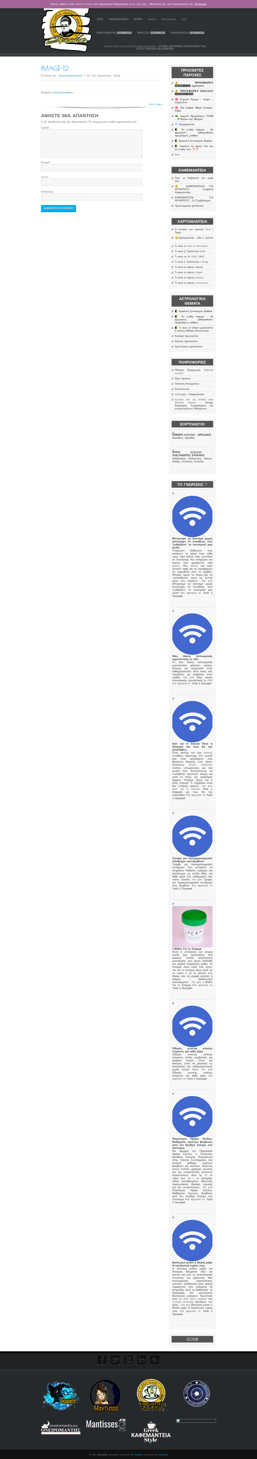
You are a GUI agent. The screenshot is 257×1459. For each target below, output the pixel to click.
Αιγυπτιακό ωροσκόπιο (188, 346)
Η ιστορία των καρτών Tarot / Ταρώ (194, 231)
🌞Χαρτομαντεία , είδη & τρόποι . (194, 239)
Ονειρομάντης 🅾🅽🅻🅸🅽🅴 (114, 32)
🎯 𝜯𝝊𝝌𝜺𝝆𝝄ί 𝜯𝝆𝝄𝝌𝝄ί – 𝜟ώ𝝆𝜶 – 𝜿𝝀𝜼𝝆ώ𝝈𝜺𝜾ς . (194, 101)
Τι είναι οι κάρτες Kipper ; (189, 272)
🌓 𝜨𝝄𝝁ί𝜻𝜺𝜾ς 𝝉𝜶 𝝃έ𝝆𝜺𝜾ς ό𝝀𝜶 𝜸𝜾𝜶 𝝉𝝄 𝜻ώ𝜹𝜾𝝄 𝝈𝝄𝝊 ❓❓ (194, 147)
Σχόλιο (45, 127)
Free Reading (168, 19)
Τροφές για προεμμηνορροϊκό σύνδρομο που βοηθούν (192, 860)
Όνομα (45, 162)
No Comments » (64, 92)
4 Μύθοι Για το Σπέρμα (186, 949)
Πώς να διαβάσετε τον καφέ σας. (194, 179)
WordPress (163, 1454)
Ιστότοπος (47, 192)
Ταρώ (100, 19)
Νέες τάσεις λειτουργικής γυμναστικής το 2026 (192, 658)
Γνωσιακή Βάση (118, 19)
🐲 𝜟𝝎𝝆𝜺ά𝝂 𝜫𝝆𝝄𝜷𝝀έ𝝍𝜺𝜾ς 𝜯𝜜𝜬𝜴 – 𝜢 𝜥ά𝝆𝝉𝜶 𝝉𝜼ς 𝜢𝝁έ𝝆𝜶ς (194, 117)
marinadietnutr (71, 75)
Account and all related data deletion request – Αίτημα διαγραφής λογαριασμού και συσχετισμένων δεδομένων (155, 47)
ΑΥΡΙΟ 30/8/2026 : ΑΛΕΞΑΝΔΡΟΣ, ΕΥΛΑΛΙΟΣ (192, 454)
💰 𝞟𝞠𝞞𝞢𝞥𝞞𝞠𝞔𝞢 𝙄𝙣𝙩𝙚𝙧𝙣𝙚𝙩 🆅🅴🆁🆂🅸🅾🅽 (194, 92)
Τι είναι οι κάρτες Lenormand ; (192, 283)
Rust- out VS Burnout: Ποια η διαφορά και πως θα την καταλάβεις (192, 746)
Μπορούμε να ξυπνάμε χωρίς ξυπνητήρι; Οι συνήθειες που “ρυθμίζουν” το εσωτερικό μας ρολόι (192, 543)
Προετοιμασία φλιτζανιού (189, 206)
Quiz (183, 19)
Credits (152, 19)
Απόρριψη (201, 4)
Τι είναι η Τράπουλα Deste (190, 251)
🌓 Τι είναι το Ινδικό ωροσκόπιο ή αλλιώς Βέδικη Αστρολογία (194, 329)
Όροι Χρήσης (183, 378)
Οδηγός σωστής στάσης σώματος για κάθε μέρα (192, 1050)
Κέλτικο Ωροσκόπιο (186, 341)
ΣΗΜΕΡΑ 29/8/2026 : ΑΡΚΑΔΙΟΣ (191, 435)
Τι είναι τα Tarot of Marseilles (191, 246)
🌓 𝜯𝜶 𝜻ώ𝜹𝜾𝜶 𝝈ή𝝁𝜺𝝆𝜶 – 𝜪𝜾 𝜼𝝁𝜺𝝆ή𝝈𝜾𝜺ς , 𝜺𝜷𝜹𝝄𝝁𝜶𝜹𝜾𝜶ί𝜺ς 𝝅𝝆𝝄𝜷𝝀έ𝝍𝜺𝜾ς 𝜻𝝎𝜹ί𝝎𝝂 (194, 132)
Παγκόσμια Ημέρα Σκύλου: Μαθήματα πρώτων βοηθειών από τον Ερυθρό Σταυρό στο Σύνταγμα (192, 1143)
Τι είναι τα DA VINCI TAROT (190, 256)
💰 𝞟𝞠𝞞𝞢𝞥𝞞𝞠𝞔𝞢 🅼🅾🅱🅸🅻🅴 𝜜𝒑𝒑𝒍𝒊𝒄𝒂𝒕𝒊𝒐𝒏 (194, 84)
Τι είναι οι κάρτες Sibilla (189, 277)
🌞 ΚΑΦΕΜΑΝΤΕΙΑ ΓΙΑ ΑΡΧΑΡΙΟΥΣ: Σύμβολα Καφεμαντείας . (194, 189)
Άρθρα (138, 19)
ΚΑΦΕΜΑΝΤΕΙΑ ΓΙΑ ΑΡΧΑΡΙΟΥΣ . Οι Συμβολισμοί (194, 199)
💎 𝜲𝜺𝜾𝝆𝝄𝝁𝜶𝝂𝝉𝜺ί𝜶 (184, 124)
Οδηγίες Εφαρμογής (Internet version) (194, 371)
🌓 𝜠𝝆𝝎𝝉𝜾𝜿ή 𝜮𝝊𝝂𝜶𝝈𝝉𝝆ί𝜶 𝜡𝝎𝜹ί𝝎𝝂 (193, 141)
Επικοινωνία (182, 389)
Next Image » (156, 104)
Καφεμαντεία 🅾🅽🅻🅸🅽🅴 (187, 32)
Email (44, 177)
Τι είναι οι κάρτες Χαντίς (189, 267)
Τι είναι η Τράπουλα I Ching (191, 262)
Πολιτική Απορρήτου (187, 384)
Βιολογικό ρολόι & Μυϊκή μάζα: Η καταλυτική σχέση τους (192, 1264)
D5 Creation (137, 1454)
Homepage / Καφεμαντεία (189, 394)
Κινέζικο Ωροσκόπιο (186, 336)
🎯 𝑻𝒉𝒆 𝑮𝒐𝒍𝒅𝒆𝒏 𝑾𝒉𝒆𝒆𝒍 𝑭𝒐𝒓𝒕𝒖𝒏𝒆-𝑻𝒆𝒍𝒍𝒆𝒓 (194, 109)
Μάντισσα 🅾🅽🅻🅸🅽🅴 (151, 32)
